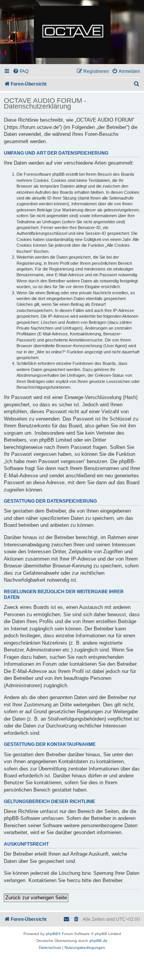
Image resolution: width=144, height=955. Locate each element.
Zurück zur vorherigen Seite (36, 898)
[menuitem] (20, 71)
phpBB (52, 934)
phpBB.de (98, 941)
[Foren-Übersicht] (72, 32)
